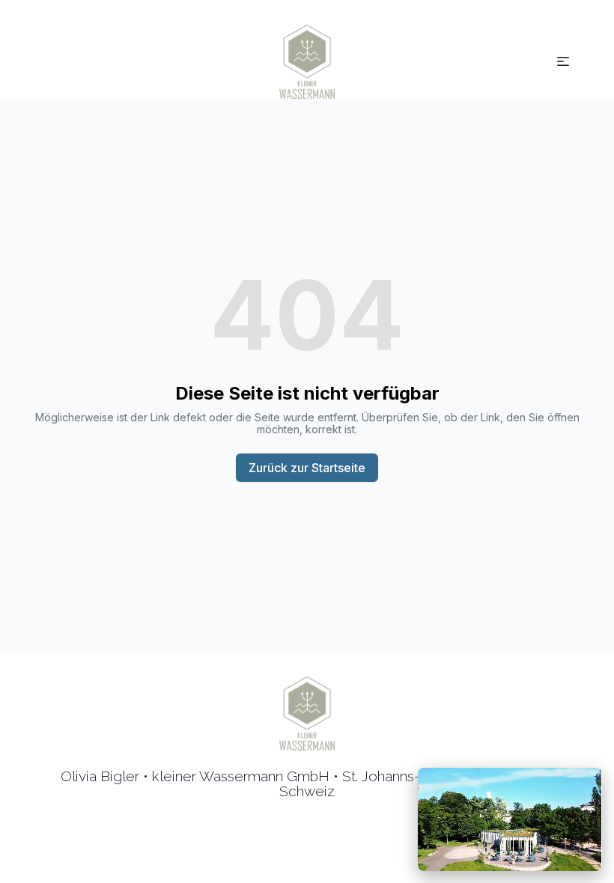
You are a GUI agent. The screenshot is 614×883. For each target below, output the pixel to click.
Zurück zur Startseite (307, 467)
